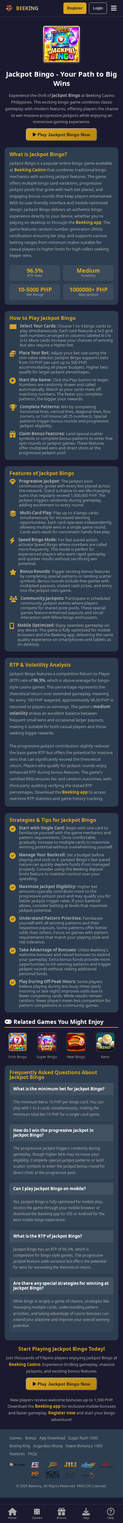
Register (75, 8)
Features (17, 1453)
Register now (61, 1413)
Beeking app (88, 222)
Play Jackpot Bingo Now (63, 134)
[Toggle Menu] (113, 8)
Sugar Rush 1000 (83, 1438)
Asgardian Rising (47, 1446)
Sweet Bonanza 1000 (84, 1446)
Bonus (30, 1438)
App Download (52, 1438)
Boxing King (19, 1446)
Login (98, 8)
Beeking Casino (30, 170)
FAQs (32, 1453)
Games (15, 1438)
